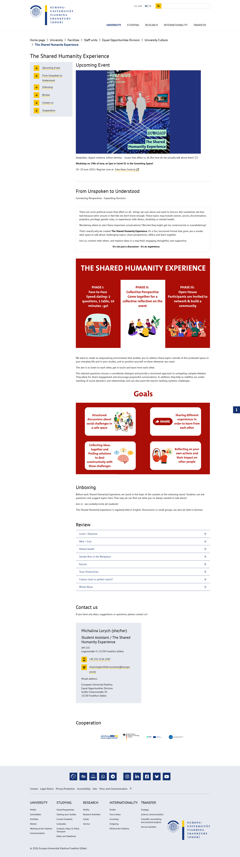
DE (150, 6)
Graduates (61, 823)
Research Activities (91, 814)
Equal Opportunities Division (121, 40)
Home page (37, 40)
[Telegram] (113, 776)
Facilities (73, 40)
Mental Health (86, 549)
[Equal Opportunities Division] (109, 737)
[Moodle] (83, 776)
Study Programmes (65, 809)
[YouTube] (166, 776)
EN (146, 6)
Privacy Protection (65, 788)
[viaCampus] (73, 776)
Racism (83, 564)
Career (86, 819)
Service (86, 823)
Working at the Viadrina (41, 828)
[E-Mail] (93, 776)
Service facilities (148, 826)
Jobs (95, 788)
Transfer (199, 25)
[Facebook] (147, 776)
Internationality (176, 25)
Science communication (152, 814)
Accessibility (83, 788)
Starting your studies (66, 814)
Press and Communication (113, 788)
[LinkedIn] (137, 776)
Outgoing (114, 823)
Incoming (114, 819)
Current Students (64, 819)
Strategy (145, 809)
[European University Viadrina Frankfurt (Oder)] (51, 15)
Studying (133, 25)
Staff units (90, 40)
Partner (33, 823)
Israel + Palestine (88, 533)
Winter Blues (86, 586)
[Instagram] (127, 776)
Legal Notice (47, 788)
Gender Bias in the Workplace (95, 556)
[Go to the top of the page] (131, 788)
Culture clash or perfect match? (96, 579)
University (114, 25)
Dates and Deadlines (66, 836)
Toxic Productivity (88, 571)
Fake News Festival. (125, 169)
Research (151, 25)
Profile (33, 809)
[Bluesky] (157, 776)
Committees (35, 814)
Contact (34, 788)
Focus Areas (115, 814)
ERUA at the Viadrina (119, 828)
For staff (138, 6)
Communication (37, 833)
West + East (85, 541)
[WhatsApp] (103, 776)
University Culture (156, 40)
